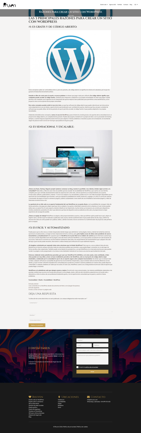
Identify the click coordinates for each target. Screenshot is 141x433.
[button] (107, 4)
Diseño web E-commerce (36, 401)
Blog (30, 417)
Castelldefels (62, 401)
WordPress (65, 115)
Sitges (60, 403)
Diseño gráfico (33, 407)
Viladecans (61, 400)
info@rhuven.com (92, 400)
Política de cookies (82, 427)
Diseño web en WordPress (36, 400)
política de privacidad (91, 367)
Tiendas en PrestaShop (35, 411)
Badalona (60, 405)
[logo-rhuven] (9, 4)
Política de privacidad (69, 427)
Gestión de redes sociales (36, 405)
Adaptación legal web (35, 415)
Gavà (59, 407)
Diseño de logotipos (34, 409)
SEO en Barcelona (34, 403)
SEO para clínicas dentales (36, 413)
